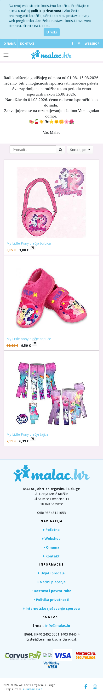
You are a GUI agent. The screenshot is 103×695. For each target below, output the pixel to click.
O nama (10, 44)
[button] (80, 149)
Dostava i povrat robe (52, 590)
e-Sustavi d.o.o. (33, 689)
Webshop (92, 44)
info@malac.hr (57, 625)
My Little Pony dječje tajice (27, 434)
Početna (52, 529)
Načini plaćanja (52, 582)
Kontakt (27, 44)
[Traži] (60, 149)
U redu (51, 32)
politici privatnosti (47, 10)
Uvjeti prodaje (52, 573)
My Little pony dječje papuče (28, 339)
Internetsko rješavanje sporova (52, 608)
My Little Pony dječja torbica (28, 243)
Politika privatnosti (52, 599)
